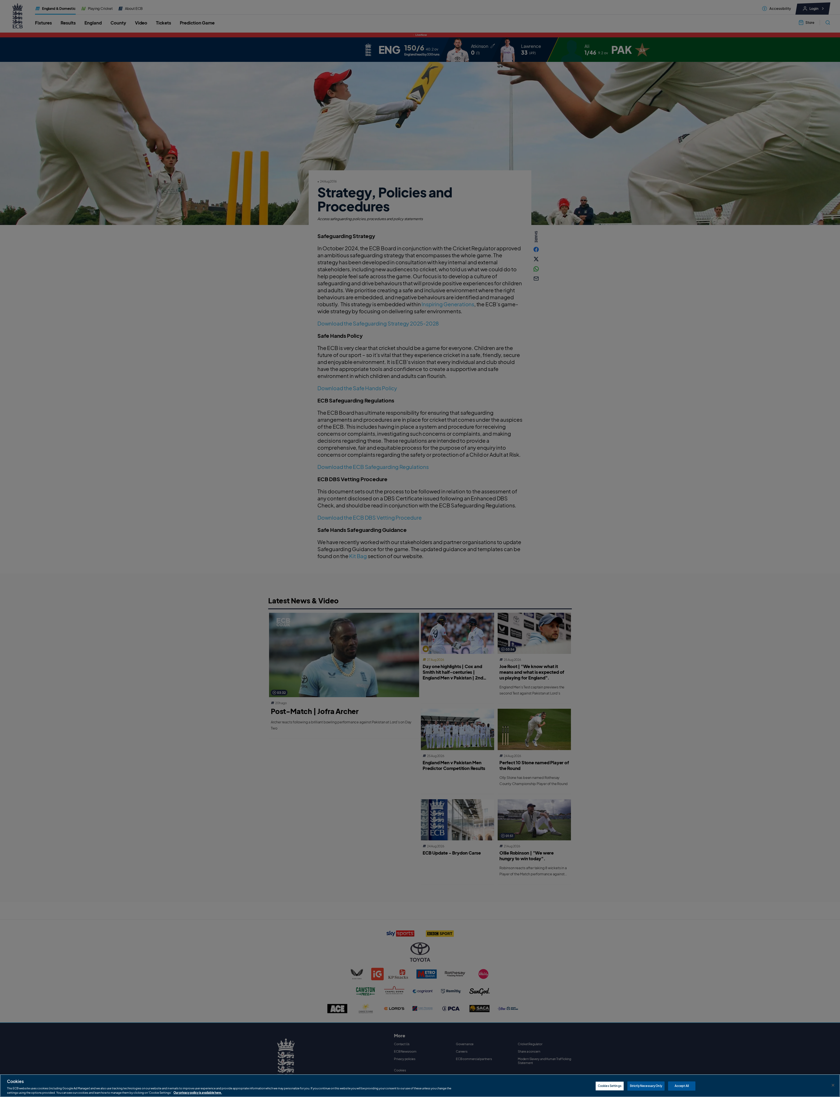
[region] (420, 1085)
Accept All (682, 1086)
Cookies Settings (609, 1086)
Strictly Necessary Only (646, 1086)
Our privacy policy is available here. (197, 1092)
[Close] (833, 1085)
